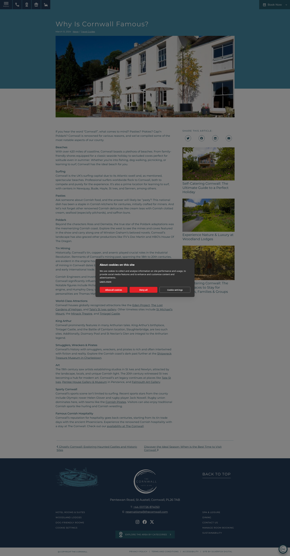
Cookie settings (175, 289)
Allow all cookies (113, 289)
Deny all (143, 289)
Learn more (105, 281)
